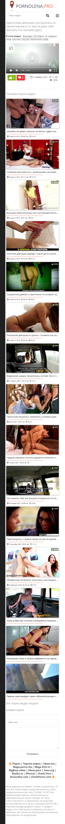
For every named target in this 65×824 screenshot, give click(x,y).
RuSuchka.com (19, 777)
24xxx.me (49, 763)
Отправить (33, 754)
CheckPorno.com (41, 777)
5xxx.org (49, 770)
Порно (16, 763)
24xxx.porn (34, 770)
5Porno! (30, 773)
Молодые (27, 36)
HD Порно (39, 36)
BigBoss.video (17, 770)
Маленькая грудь (40, 39)
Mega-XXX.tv (42, 767)
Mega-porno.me (22, 767)
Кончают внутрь (20, 39)
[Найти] (47, 15)
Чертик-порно (32, 763)
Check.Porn (44, 773)
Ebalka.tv (17, 773)
